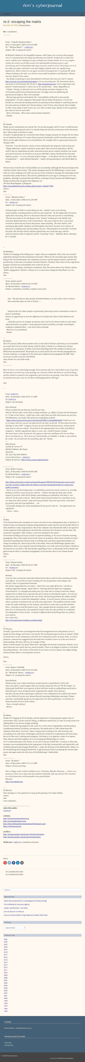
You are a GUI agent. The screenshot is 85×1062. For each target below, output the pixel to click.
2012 (5, 967)
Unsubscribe (8, 1045)
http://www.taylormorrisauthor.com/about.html (24, 620)
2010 (5, 973)
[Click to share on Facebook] (13, 863)
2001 (5, 996)
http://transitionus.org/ (47, 84)
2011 (5, 970)
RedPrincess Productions (65, 1058)
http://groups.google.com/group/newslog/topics (22, 837)
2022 (5, 944)
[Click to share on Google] (5, 863)
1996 (5, 1009)
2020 (5, 947)
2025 (5, 942)
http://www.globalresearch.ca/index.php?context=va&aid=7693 (28, 186)
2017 (5, 955)
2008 (5, 978)
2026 (5, 939)
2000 (5, 998)
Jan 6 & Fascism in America (14, 911)
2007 (5, 980)
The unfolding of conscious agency (17, 904)
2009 (5, 975)
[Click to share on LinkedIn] (17, 863)
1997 (5, 1006)
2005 (5, 985)
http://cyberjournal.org (12, 826)
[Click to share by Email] (22, 863)
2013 (5, 965)
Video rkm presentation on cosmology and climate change (25, 901)
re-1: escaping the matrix (14, 871)
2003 (5, 991)
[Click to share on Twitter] (9, 863)
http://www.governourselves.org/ (16, 818)
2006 (5, 983)
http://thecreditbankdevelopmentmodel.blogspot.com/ (24, 824)
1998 (5, 1003)
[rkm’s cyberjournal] (42, 6)
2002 (5, 993)
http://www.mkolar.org (14, 782)
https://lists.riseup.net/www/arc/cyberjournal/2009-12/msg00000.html (34, 420)
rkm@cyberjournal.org (23, 1028)
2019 (5, 950)
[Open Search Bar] (81, 15)
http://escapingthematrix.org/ (14, 821)
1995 (5, 1011)
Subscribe (7, 1043)
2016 (5, 957)
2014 (5, 962)
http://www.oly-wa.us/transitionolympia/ (21, 81)
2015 (5, 960)
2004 (5, 988)
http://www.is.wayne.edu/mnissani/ (34, 460)
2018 (5, 952)
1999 (5, 1001)
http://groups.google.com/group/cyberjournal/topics (23, 834)
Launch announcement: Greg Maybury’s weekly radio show (25, 915)
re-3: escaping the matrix (14, 874)
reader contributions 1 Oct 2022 (16, 908)
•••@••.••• (28, 47)
